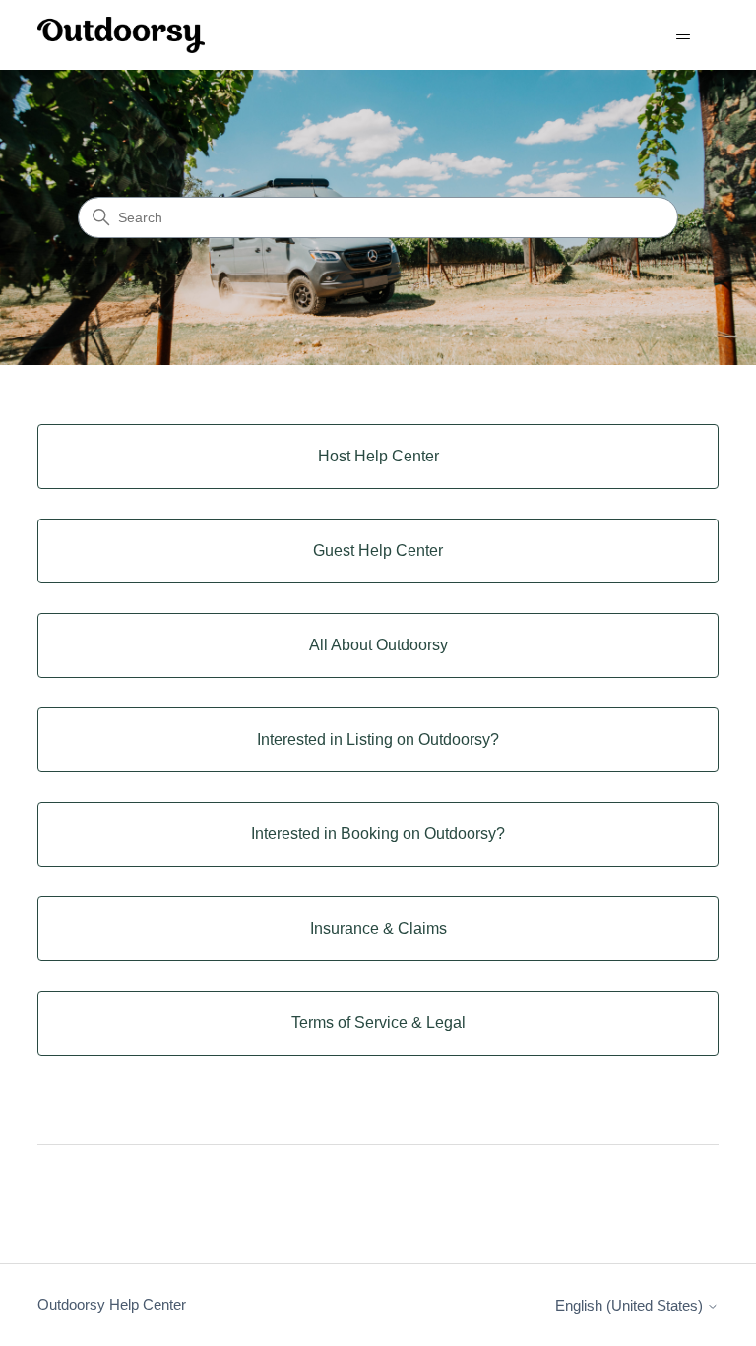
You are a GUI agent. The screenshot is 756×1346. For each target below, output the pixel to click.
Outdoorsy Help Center (111, 1304)
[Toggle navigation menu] (684, 35)
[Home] (121, 35)
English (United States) (631, 1305)
